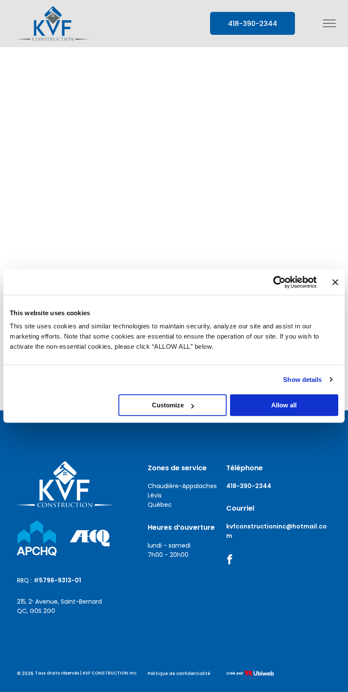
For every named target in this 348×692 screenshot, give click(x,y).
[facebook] (229, 560)
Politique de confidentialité (179, 673)
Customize (168, 405)
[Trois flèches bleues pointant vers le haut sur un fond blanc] (36, 538)
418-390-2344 (248, 486)
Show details (302, 379)
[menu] (329, 23)
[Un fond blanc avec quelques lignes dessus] (89, 538)
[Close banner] (335, 282)
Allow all (284, 405)
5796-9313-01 (60, 580)
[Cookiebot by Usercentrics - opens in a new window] (279, 282)
